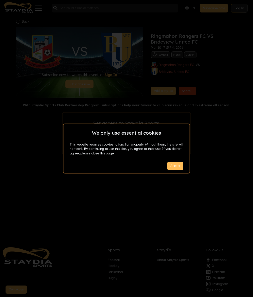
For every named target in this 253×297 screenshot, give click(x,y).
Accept (175, 166)
